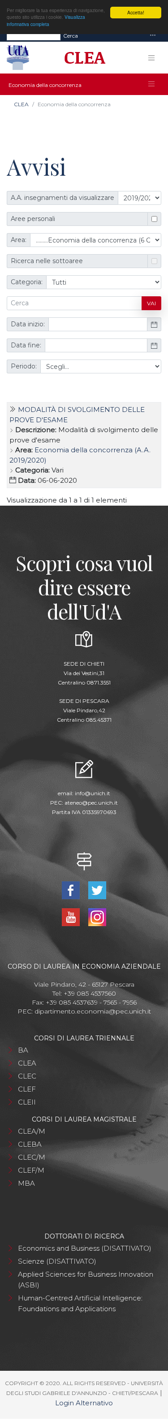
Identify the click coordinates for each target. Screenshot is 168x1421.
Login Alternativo (84, 1403)
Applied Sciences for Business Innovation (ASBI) (85, 1279)
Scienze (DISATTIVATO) (57, 1261)
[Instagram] (97, 916)
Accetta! (135, 12)
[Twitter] (97, 889)
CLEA (21, 104)
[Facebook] (71, 889)
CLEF (27, 1089)
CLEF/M (31, 1170)
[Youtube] (71, 916)
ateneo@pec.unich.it (91, 802)
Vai (151, 303)
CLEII (27, 1102)
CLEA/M (31, 1131)
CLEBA (30, 1144)
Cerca (70, 35)
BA (23, 1050)
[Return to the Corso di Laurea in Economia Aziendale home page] (82, 57)
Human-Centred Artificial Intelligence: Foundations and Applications (80, 1303)
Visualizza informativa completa (46, 20)
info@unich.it (92, 793)
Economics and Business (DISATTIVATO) (84, 1248)
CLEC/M (31, 1157)
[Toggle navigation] (152, 35)
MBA (26, 1183)
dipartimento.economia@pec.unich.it (92, 1011)
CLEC (27, 1076)
